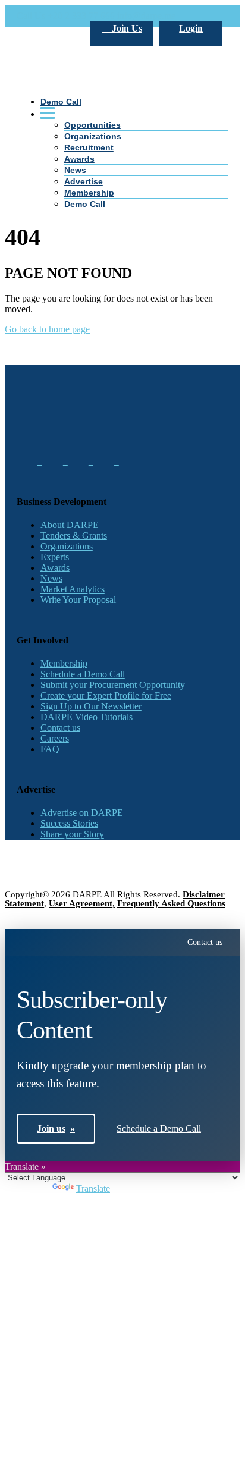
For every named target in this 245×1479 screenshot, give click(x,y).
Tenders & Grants (73, 535)
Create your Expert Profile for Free (105, 695)
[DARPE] (122, 162)
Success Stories (69, 823)
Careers (54, 738)
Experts (54, 557)
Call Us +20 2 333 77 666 (66, 16)
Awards (55, 568)
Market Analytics (72, 589)
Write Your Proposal (78, 600)
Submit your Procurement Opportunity (112, 685)
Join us (56, 1128)
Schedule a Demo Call (82, 674)
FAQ (49, 749)
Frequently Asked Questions (171, 903)
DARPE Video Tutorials (86, 717)
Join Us (125, 28)
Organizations (66, 546)
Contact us (60, 728)
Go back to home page (47, 329)
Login (191, 28)
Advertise (83, 181)
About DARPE (69, 525)
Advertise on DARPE (81, 813)
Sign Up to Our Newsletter (91, 706)
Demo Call (84, 204)
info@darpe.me (146, 16)
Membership (89, 192)
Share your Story (72, 834)
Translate (93, 1188)
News (75, 170)
